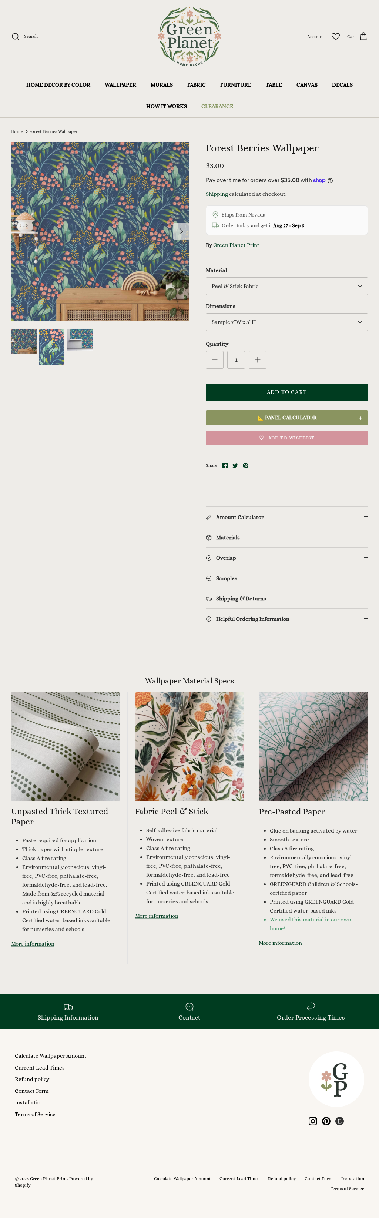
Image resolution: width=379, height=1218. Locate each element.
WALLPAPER (120, 84)
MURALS (162, 84)
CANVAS (307, 84)
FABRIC (196, 84)
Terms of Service (35, 1114)
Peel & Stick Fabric (235, 286)
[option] (100, 231)
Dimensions (220, 306)
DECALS (342, 84)
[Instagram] (313, 1121)
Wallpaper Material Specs (189, 680)
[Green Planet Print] (189, 36)
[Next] (181, 231)
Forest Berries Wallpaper (53, 131)
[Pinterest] (326, 1121)
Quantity (217, 344)
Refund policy (32, 1079)
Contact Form (31, 1091)
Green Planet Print (236, 245)
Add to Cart (287, 392)
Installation (29, 1102)
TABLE (274, 84)
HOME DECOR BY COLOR (58, 84)
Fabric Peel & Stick (171, 811)
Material (216, 270)
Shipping (217, 194)
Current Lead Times (40, 1067)
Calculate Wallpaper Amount (51, 1056)
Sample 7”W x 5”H (234, 322)
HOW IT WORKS (166, 106)
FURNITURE (235, 84)
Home (17, 131)
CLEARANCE (217, 106)
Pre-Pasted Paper (292, 811)
